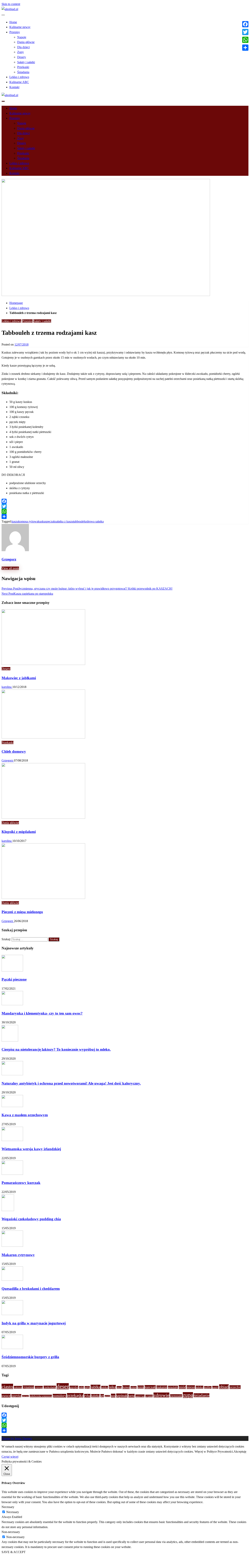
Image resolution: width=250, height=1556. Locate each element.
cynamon (28, 1387)
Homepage (16, 303)
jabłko (104, 1387)
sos (113, 1396)
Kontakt (14, 87)
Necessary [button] (8, 1507)
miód (182, 1387)
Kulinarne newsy (19, 27)
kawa (126, 1387)
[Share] (125, 516)
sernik (107, 1396)
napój (215, 1387)
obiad (224, 1386)
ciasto (7, 1386)
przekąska (75, 1395)
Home (13, 22)
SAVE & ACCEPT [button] (14, 1552)
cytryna (39, 1387)
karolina (7, 687)
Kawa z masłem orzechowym (25, 1115)
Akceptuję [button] (240, 1451)
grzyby (74, 1387)
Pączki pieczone (14, 979)
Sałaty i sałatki (26, 62)
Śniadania (23, 72)
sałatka (95, 1395)
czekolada (50, 1387)
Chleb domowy (14, 751)
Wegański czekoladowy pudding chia (31, 1219)
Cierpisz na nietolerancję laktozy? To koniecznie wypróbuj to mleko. (56, 1049)
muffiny (208, 1387)
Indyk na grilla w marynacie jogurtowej (34, 1323)
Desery (21, 57)
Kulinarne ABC (19, 82)
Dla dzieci (23, 47)
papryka (16, 1395)
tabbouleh (79, 521)
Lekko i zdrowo (19, 77)
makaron (161, 1387)
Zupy (20, 52)
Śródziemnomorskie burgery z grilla (30, 1357)
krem (141, 1387)
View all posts (10, 568)
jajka (112, 1387)
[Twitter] (125, 506)
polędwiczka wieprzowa (41, 1396)
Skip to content (11, 4)
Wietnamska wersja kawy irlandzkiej (31, 1149)
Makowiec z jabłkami (19, 678)
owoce (6, 1396)
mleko (199, 1387)
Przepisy (14, 32)
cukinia (18, 1387)
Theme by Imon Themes (17, 1438)
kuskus (42, 521)
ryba (87, 1396)
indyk (87, 1387)
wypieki (149, 1396)
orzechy (235, 1387)
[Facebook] (125, 501)
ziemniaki (176, 1395)
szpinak (122, 1395)
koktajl (133, 1387)
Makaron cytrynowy (18, 1255)
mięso (191, 1387)
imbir (81, 1387)
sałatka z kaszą (64, 521)
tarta (131, 1396)
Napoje (21, 37)
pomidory (59, 1396)
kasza (15, 521)
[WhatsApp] (125, 511)
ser (102, 1395)
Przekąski (23, 67)
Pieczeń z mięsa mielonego (22, 912)
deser (63, 1386)
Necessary (12, 1512)
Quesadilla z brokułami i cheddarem (31, 1289)
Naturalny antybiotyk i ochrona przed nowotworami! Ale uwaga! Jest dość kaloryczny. (71, 1083)
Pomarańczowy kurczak (21, 1183)
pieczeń (25, 1396)
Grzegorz (8, 760)
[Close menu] (3, 15)
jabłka (95, 1387)
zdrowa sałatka (94, 521)
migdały (173, 1387)
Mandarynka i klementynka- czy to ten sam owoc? (42, 1013)
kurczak (150, 1387)
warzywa (140, 1395)
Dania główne (26, 42)
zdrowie (161, 1395)
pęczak (50, 521)
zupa (188, 1395)
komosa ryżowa (28, 521)
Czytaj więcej (10, 1456)
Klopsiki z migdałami (19, 832)
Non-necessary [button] (11, 1532)
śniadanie (201, 1395)
